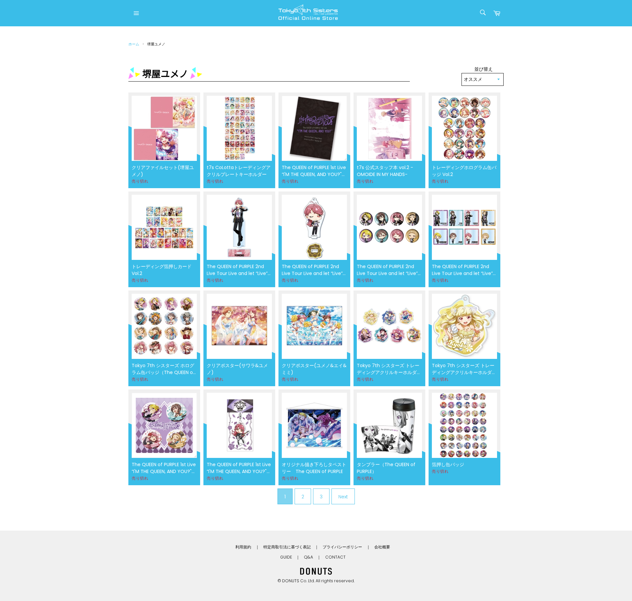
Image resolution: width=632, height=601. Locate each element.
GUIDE (286, 557)
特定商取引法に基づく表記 (287, 547)
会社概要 (382, 547)
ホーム (133, 44)
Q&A (308, 557)
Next (343, 496)
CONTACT (335, 557)
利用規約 (243, 547)
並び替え (483, 69)
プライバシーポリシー (342, 547)
